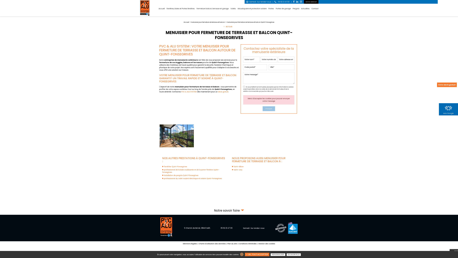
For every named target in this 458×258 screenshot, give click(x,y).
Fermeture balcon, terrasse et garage (213, 8)
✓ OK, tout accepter (257, 254)
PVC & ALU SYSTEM (189, 92)
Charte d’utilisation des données (212, 243)
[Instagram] (301, 2)
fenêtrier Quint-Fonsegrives (175, 166)
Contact (314, 8)
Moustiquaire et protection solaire (252, 8)
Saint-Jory (238, 170)
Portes (271, 8)
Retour (229, 27)
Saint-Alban (239, 166)
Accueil (162, 8)
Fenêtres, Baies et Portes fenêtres (181, 8)
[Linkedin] (297, 2)
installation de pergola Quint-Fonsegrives (181, 175)
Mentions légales (190, 243)
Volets (233, 8)
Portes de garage (283, 8)
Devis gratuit (311, 2)
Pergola (296, 8)
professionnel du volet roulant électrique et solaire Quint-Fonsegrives (193, 178)
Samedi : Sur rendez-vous (260, 2)
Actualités (305, 8)
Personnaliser (278, 254)
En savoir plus (294, 254)
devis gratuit (223, 92)
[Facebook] (293, 2)
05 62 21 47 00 (283, 2)
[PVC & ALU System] (145, 8)
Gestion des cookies (266, 243)
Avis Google (448, 113)
